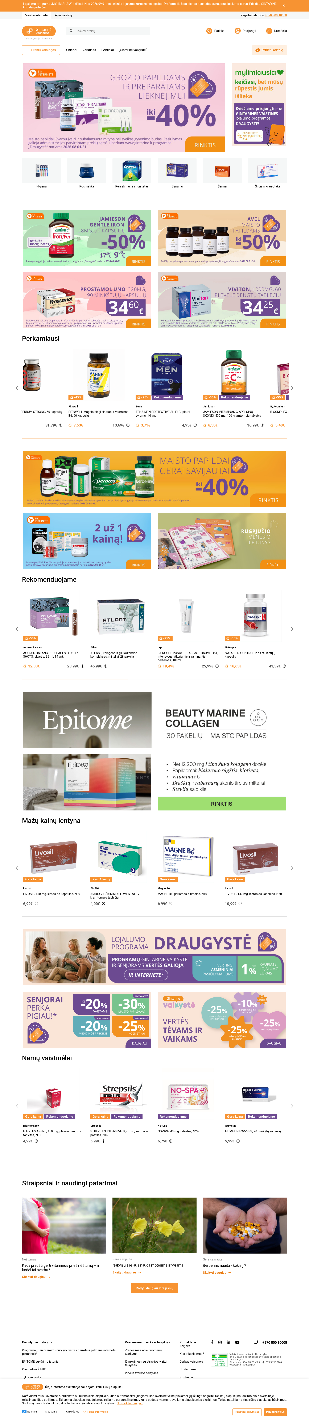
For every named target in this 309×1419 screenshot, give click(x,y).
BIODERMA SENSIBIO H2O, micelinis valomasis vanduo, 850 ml (106, 413)
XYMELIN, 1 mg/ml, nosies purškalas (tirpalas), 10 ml (48, 1133)
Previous (27, 107)
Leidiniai (107, 50)
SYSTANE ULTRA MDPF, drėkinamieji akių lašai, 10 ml (177, 413)
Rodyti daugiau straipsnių (154, 1288)
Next (217, 107)
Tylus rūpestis (31, 1377)
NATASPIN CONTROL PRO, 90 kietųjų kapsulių (185, 654)
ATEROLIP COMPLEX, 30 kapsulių (281, 894)
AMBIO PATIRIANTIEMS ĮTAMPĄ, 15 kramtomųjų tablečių (81, 895)
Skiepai (71, 50)
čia (44, 7)
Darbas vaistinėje (191, 1361)
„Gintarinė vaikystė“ (133, 50)
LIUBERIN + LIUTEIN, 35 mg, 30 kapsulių (42, 412)
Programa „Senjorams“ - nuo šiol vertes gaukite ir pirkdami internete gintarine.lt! (69, 1352)
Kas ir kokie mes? (192, 1354)
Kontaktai (186, 1377)
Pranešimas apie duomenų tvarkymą (143, 1352)
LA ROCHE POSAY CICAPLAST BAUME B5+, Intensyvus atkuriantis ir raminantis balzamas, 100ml (123, 656)
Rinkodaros (72, 1411)
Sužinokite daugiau (130, 1403)
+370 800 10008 (276, 15)
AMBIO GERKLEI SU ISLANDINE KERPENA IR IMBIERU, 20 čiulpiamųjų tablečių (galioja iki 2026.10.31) (247, 415)
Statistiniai (51, 1411)
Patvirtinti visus (275, 1411)
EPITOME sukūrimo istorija (40, 1361)
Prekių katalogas (43, 50)
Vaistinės (89, 50)
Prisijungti (249, 31)
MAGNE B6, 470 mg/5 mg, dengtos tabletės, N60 (154, 895)
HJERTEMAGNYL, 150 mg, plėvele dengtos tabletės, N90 (187, 1133)
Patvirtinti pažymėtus (247, 1411)
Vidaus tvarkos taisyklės (141, 1373)
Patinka (219, 31)
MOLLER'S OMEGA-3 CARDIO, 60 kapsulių (255, 653)
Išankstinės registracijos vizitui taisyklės (146, 1363)
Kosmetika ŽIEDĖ (34, 1369)
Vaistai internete (36, 15)
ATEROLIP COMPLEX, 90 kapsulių (213, 894)
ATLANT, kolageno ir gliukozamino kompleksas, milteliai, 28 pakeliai (48, 654)
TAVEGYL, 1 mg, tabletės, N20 (110, 1131)
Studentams (188, 1369)
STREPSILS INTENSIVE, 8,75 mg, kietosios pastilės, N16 (254, 1133)
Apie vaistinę (63, 15)
